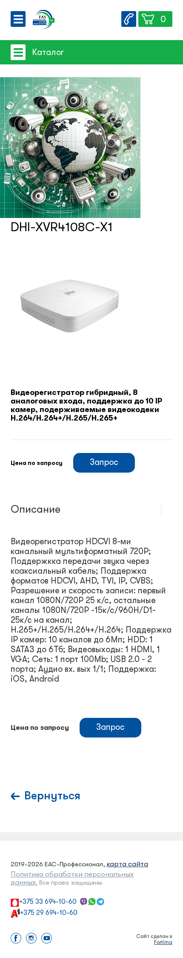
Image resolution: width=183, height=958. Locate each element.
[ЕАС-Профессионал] (43, 20)
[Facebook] (16, 939)
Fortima (163, 942)
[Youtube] (46, 939)
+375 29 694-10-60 (48, 913)
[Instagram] (31, 939)
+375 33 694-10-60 (48, 902)
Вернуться (52, 795)
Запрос (104, 462)
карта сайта (127, 864)
